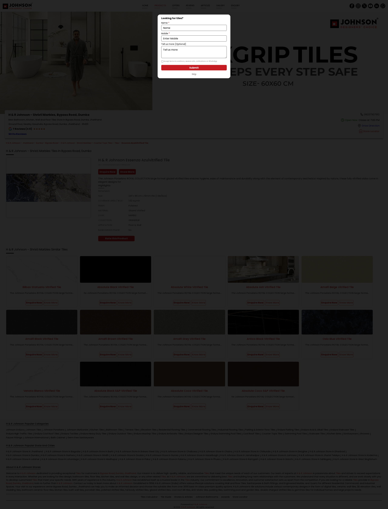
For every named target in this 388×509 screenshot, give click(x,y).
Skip (194, 74)
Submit (194, 67)
